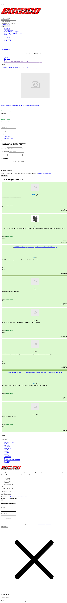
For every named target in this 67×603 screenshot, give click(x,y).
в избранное (4, 134)
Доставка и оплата (9, 481)
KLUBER (6, 443)
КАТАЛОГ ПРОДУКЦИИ (11, 32)
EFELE (6, 454)
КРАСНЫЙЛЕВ (21, 498)
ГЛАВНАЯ (7, 29)
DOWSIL (6, 452)
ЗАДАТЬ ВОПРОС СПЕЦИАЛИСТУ (15, 45)
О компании (7, 478)
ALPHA (6, 60)
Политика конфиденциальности (44, 173)
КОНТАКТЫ (7, 34)
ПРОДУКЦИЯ (8, 39)
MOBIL (6, 451)
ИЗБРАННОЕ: (7, 49)
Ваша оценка (4, 158)
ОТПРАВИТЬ (4, 175)
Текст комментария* (6, 170)
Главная (6, 57)
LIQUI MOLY (8, 455)
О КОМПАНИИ (8, 30)
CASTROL (7, 446)
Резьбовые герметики (12, 460)
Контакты (6, 482)
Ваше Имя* (4, 148)
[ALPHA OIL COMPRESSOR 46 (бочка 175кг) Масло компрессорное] (35, 85)
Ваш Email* (4, 155)
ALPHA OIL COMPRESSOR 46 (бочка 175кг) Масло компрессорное (23, 62)
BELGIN (6, 445)
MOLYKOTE (7, 448)
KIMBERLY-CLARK (10, 442)
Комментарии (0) (8, 138)
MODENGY (7, 457)
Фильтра (7, 461)
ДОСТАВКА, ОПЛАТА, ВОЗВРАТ (14, 33)
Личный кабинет (8, 484)
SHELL (6, 449)
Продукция (7, 59)
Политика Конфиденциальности (19, 496)
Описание (7, 136)
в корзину (3, 131)
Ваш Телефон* (5, 151)
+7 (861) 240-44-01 (6, 18)
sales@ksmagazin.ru (6, 19)
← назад (3, 64)
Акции (6, 463)
